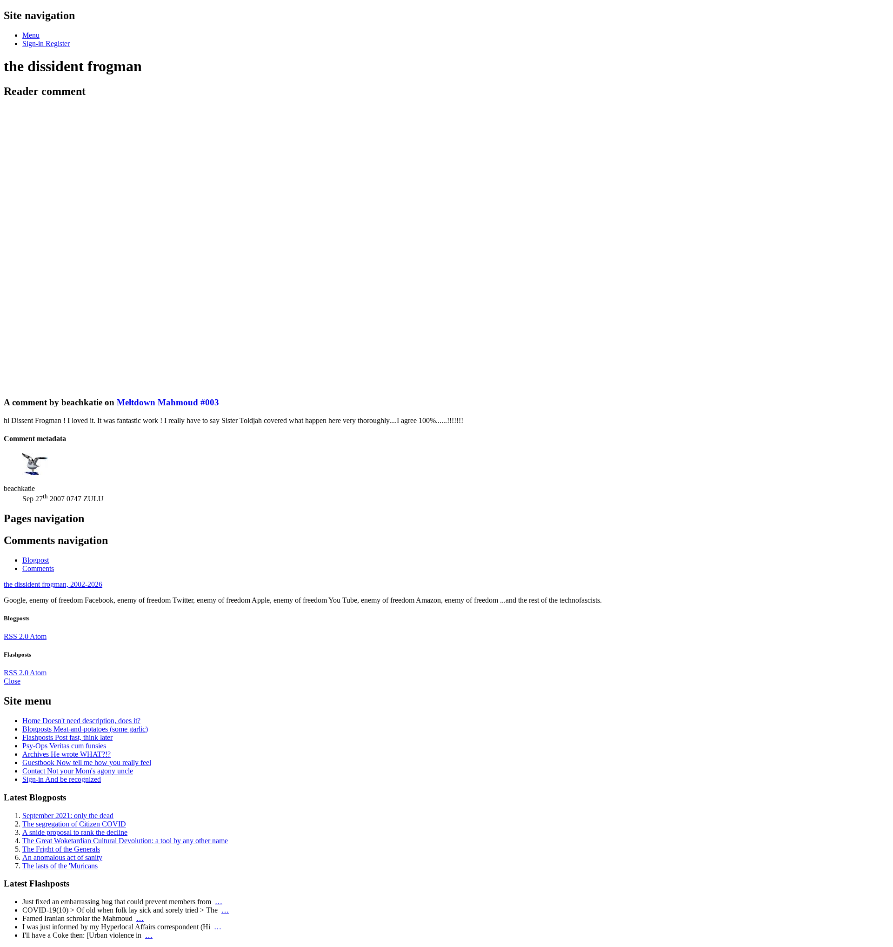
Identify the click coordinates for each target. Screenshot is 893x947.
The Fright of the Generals (61, 849)
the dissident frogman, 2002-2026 (53, 584)
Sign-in (61, 779)
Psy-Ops (64, 746)
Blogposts (85, 729)
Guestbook (86, 762)
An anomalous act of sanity (62, 857)
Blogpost (35, 560)
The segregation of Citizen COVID (74, 824)
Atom (38, 636)
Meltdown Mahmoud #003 (168, 402)
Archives (66, 754)
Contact (77, 771)
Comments (38, 568)
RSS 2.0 (17, 636)
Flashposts (67, 737)
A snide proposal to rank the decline (74, 832)
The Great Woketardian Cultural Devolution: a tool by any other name (125, 841)
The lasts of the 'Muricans (60, 866)
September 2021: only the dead (67, 815)
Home (81, 721)
